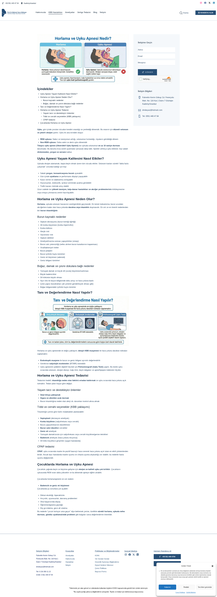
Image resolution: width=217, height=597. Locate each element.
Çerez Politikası (180, 592)
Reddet (186, 587)
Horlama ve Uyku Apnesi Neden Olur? (56, 97)
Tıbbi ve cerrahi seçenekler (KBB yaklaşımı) (62, 116)
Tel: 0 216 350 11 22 (43, 571)
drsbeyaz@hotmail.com (152, 110)
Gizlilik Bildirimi (191, 592)
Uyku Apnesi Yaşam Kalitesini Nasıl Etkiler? (58, 94)
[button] (212, 566)
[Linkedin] (214, 3)
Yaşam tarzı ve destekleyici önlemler (58, 113)
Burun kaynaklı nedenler (53, 100)
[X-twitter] (210, 3)
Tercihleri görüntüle (205, 587)
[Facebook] (205, 3)
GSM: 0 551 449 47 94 (44, 575)
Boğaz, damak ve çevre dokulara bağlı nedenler (63, 104)
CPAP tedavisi (49, 120)
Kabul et (167, 587)
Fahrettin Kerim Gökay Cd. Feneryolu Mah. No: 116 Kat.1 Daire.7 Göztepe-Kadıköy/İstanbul (48, 558)
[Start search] (181, 13)
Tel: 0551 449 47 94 (150, 116)
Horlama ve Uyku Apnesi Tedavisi (54, 110)
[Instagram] (201, 3)
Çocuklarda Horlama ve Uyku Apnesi (55, 123)
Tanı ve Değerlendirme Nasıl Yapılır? (55, 107)
